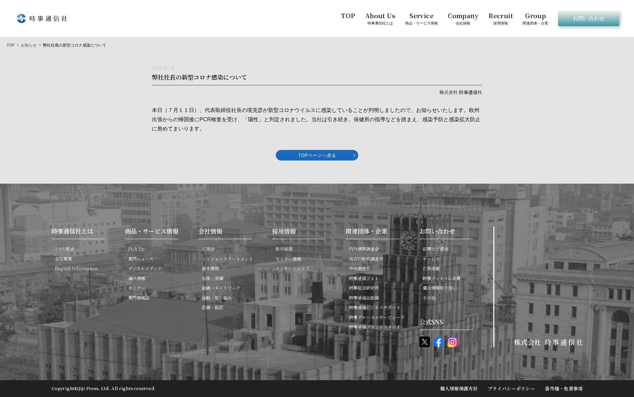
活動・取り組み (217, 298)
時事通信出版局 (364, 298)
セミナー (136, 288)
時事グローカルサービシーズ (377, 317)
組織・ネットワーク (221, 288)
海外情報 (136, 278)
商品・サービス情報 (151, 231)
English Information (76, 268)
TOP (348, 15)
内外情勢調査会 (364, 249)
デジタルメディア (145, 268)
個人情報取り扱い (440, 288)
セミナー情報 (288, 259)
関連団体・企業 (366, 231)
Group (535, 18)
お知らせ (29, 45)
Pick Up (136, 249)
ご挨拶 (208, 249)
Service (421, 18)
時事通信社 (42, 18)
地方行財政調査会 (366, 259)
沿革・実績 (212, 278)
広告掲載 (431, 268)
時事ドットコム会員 (442, 278)
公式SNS (431, 321)
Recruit (500, 18)
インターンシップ (292, 268)
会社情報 (210, 231)
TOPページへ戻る (317, 155)
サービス (431, 259)
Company (463, 18)
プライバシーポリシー (511, 388)
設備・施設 (212, 307)
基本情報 (210, 268)
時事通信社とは (72, 231)
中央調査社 (359, 268)
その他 (429, 298)
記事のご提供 (435, 249)
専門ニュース (141, 259)
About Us (380, 18)
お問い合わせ (589, 18)
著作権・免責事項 (563, 388)
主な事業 (63, 259)
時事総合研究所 (364, 288)
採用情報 (284, 231)
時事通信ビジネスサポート (375, 307)
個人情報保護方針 (459, 388)
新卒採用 (284, 249)
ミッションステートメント (227, 259)
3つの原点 (64, 249)
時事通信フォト (364, 278)
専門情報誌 (139, 298)
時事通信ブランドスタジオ (375, 327)
